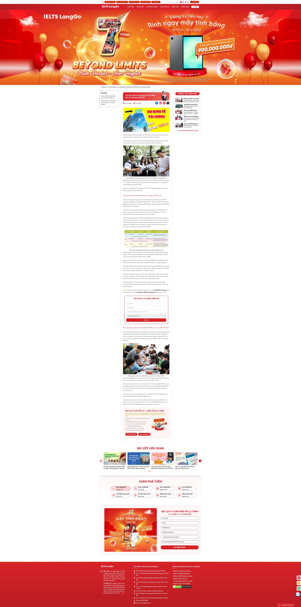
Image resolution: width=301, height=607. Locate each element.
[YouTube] (181, 2)
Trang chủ (104, 87)
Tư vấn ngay (180, 547)
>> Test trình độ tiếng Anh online (187, 130)
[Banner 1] (129, 550)
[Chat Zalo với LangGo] (298, 594)
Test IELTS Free (134, 2)
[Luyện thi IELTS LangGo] (115, 566)
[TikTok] (188, 2)
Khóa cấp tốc (145, 2)
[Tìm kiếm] (177, 2)
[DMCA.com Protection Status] (182, 588)
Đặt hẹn (146, 320)
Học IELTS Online (122, 2)
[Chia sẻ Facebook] (156, 103)
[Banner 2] (131, 550)
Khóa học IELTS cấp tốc (180, 578)
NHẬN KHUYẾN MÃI (131, 434)
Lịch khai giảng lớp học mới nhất (182, 581)
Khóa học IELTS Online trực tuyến (182, 576)
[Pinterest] (164, 103)
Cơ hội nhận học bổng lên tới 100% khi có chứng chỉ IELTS (134, 87)
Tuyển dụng (194, 2)
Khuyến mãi (156, 2)
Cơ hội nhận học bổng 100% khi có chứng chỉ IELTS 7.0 (108, 97)
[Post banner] (150, 47)
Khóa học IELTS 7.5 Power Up (181, 573)
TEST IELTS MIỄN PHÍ (144, 434)
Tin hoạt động (112, 87)
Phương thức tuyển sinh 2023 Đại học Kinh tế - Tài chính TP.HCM (108, 102)
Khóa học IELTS (110, 2)
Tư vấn (195, 7)
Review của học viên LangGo (181, 583)
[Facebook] (183, 2)
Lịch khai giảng (152, 7)
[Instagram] (185, 2)
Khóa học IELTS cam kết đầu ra (182, 571)
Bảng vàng (185, 7)
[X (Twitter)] (168, 103)
